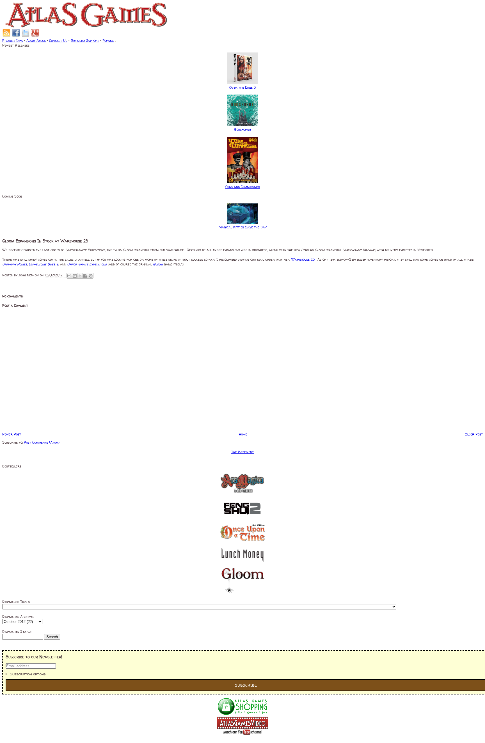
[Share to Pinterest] (90, 276)
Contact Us (58, 40)
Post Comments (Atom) (42, 442)
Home (243, 434)
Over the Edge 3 (242, 87)
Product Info (12, 40)
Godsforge (242, 129)
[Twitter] (25, 35)
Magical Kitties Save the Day (243, 227)
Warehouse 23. (303, 259)
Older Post (474, 434)
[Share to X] (80, 276)
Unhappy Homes (14, 264)
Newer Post (11, 434)
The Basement (242, 452)
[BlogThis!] (74, 276)
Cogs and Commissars (242, 186)
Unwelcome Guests (43, 264)
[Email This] (69, 276)
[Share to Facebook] (85, 276)
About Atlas (36, 40)
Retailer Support (85, 40)
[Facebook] (16, 35)
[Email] (6, 35)
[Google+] (35, 35)
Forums (108, 40)
